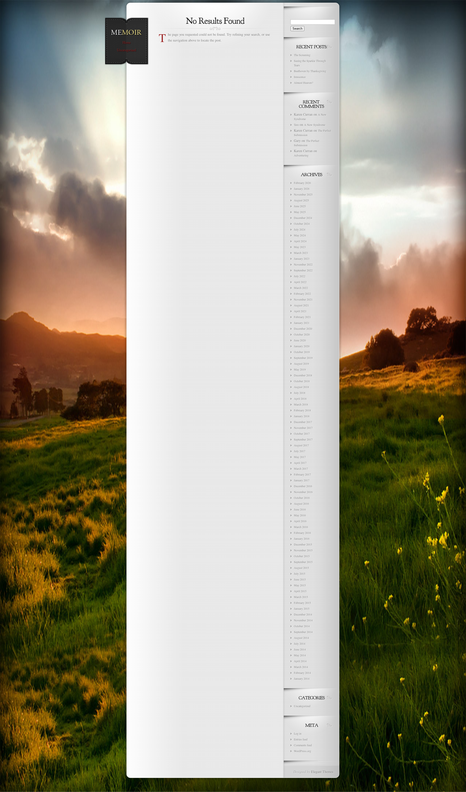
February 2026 (302, 183)
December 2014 (303, 614)
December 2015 (303, 544)
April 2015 (300, 591)
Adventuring (301, 155)
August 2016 (301, 503)
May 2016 (300, 515)
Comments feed (303, 745)
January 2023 (301, 259)
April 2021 (300, 311)
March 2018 (301, 404)
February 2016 (302, 533)
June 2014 (300, 649)
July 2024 (299, 229)
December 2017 (303, 422)
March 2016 (301, 527)
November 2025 (303, 194)
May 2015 (300, 585)
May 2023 (300, 247)
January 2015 (301, 608)
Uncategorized (302, 706)
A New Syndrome (314, 125)
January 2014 (301, 678)
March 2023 (301, 253)
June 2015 (300, 579)
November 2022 (303, 264)
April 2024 (300, 241)
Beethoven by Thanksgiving (310, 71)
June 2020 (300, 340)
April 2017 (300, 463)
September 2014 (303, 632)
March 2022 (301, 288)
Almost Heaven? (303, 83)
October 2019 (302, 352)
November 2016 (303, 492)
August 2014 (301, 638)
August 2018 (301, 387)
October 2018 (302, 381)
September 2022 (303, 270)
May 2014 (300, 655)
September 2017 (303, 439)
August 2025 (301, 200)
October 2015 (302, 556)
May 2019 (300, 369)
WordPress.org (302, 751)
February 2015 (302, 603)
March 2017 (301, 468)
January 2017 (301, 480)
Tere (296, 125)
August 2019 (301, 364)
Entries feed (301, 739)
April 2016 (300, 521)
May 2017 (300, 457)
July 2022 (299, 276)
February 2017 (302, 474)
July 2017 (299, 451)
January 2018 (301, 416)
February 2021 (302, 317)
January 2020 (301, 346)
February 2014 (302, 673)
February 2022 (302, 294)
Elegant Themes (322, 771)
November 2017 (303, 428)
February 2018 (302, 410)
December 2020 (303, 329)
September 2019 (303, 358)
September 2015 (303, 562)
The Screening (302, 55)
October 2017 (302, 433)
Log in (297, 733)
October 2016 (302, 498)
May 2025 (300, 212)
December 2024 (303, 218)
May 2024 (300, 235)
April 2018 (300, 398)
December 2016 (303, 486)
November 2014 (303, 620)
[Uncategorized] (126, 50)
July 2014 (299, 643)
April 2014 (300, 661)
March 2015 (301, 597)
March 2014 (301, 667)
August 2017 (301, 445)
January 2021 (301, 323)
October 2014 (302, 626)
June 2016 (300, 509)
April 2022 (300, 282)
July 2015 (299, 573)
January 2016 (301, 538)
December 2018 (303, 375)
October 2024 (302, 224)
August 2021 (301, 305)
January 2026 (301, 189)
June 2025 (300, 206)
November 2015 (303, 550)
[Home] (126, 42)
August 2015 (301, 568)
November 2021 (303, 299)
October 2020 (302, 334)
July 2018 (299, 393)
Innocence (300, 77)
